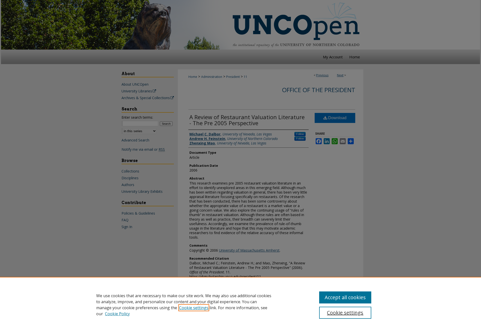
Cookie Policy (117, 313)
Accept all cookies (345, 297)
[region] (240, 304)
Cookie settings (193, 307)
